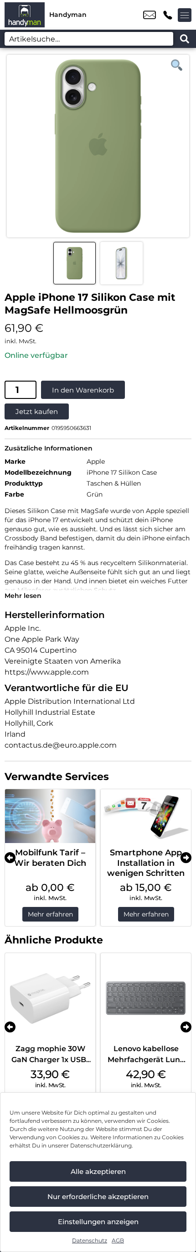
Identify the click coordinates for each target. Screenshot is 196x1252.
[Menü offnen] (184, 15)
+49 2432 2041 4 (168, 15)
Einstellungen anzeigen (98, 1221)
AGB (118, 1240)
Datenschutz (89, 1240)
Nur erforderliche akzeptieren (98, 1196)
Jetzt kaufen (36, 411)
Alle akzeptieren (98, 1171)
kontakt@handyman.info (149, 15)
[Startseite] (25, 14)
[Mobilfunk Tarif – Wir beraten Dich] (50, 816)
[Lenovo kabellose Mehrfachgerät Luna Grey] (145, 998)
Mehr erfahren (50, 914)
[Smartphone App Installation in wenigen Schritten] (146, 816)
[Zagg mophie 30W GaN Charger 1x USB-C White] (50, 998)
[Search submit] (184, 39)
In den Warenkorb (83, 390)
